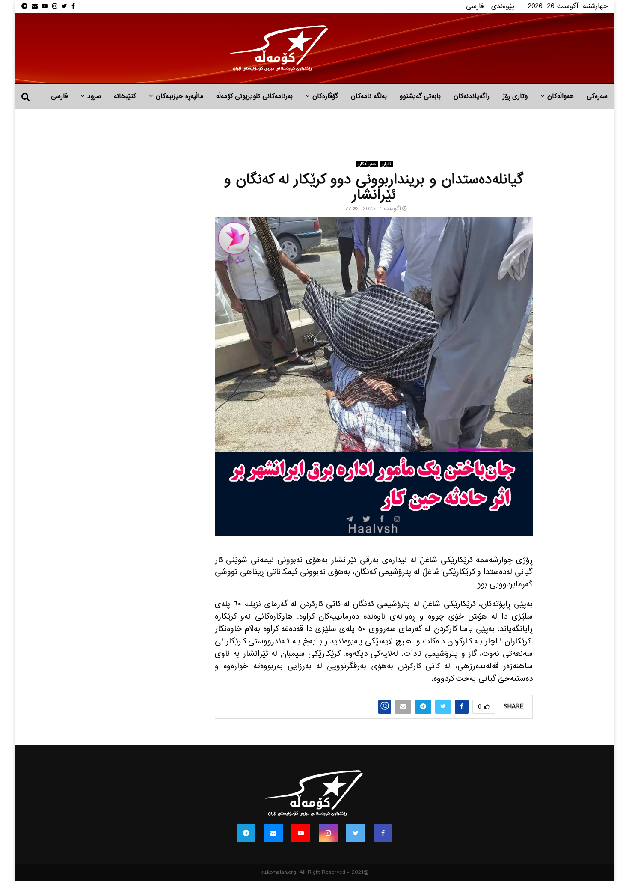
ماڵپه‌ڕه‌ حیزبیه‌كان (179, 96)
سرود (94, 96)
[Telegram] (246, 833)
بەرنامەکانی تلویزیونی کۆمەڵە (254, 96)
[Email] (273, 833)
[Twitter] (355, 833)
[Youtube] (300, 833)
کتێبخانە (125, 96)
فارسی (475, 6)
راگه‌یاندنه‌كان (472, 96)
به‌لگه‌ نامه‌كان (369, 96)
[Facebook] (383, 833)
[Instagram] (328, 833)
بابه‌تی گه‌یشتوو (420, 96)
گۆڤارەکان (325, 96)
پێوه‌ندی (502, 6)
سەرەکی (597, 96)
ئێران (386, 164)
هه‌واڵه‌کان (560, 96)
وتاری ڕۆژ (515, 96)
